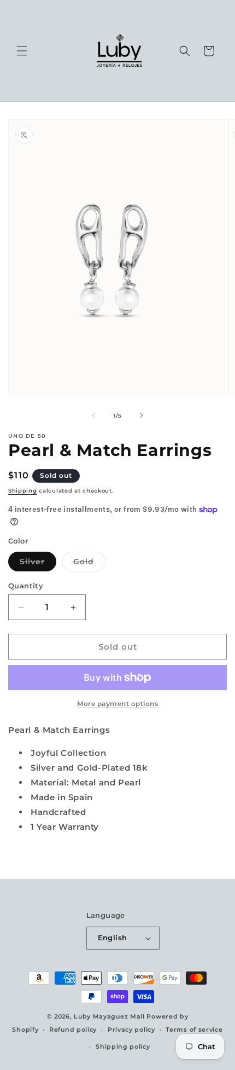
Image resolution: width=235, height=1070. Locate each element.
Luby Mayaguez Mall (109, 1016)
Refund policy (73, 1029)
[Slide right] (142, 415)
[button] (22, 51)
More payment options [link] (117, 703)
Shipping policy (123, 1046)
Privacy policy (131, 1029)
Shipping (22, 490)
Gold (89, 563)
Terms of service (194, 1029)
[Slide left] (93, 415)
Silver (38, 563)
